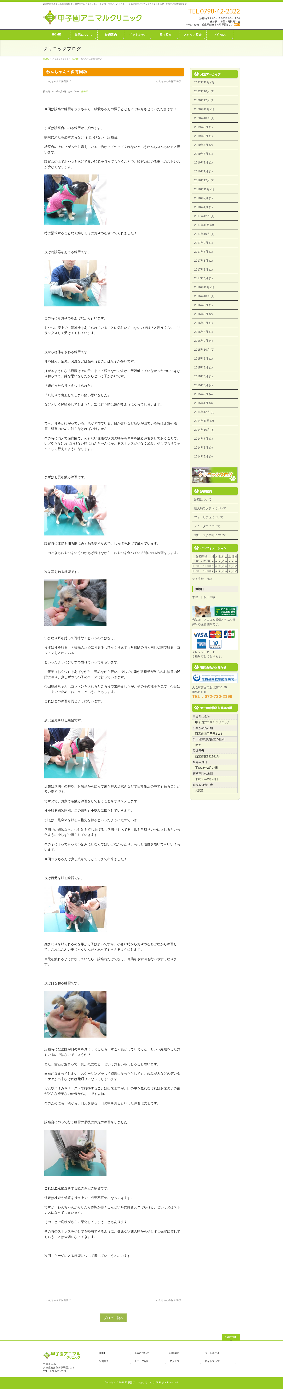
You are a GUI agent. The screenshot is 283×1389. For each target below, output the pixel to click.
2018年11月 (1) (204, 189)
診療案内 (174, 1353)
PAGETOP (231, 1337)
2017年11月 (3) (204, 225)
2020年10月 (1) (204, 118)
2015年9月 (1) (203, 358)
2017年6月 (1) (203, 260)
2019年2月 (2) (203, 162)
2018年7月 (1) (203, 198)
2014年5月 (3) (203, 456)
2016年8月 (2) (203, 314)
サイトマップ (212, 1361)
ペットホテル (212, 1353)
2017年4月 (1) (203, 278)
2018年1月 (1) (203, 207)
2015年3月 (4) (203, 385)
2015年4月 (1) (203, 376)
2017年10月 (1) (204, 233)
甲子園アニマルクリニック (140, 1382)
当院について (141, 1353)
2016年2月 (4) (203, 340)
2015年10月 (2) (204, 349)
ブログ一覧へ (113, 1318)
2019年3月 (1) (203, 153)
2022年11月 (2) (204, 82)
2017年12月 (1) (204, 216)
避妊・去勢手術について (210, 535)
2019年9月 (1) (203, 127)
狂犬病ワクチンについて (210, 508)
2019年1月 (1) (203, 171)
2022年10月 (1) (204, 91)
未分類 (75, 59)
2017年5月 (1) (203, 269)
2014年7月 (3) (203, 438)
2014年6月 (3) (203, 447)
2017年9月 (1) (203, 242)
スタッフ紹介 (141, 1361)
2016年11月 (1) (204, 287)
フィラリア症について (208, 517)
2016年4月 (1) (203, 331)
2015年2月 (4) (203, 394)
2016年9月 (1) (203, 305)
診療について (203, 499)
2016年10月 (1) (204, 296)
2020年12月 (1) (204, 100)
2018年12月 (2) (204, 180)
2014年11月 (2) (204, 420)
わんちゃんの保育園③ (170, 81)
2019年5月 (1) (203, 136)
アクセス (174, 1361)
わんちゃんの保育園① (57, 81)
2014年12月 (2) (204, 411)
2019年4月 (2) (203, 144)
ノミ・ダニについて (207, 526)
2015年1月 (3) (203, 403)
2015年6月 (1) (203, 367)
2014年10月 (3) (204, 429)
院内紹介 (104, 1361)
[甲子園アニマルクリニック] (92, 20)
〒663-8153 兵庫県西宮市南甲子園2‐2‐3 (209, 24)
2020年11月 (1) (204, 109)
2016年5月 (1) (203, 322)
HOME (46, 59)
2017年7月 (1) (203, 251)
